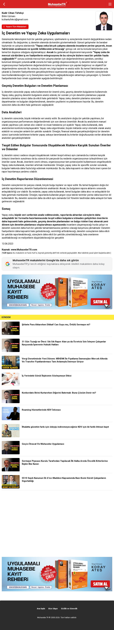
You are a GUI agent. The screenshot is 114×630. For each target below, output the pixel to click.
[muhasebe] (57, 7)
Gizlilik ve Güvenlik (69, 609)
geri (4, 4)
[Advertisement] (57, 523)
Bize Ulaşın (53, 609)
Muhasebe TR (43, 618)
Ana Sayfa (41, 609)
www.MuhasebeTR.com (24, 249)
